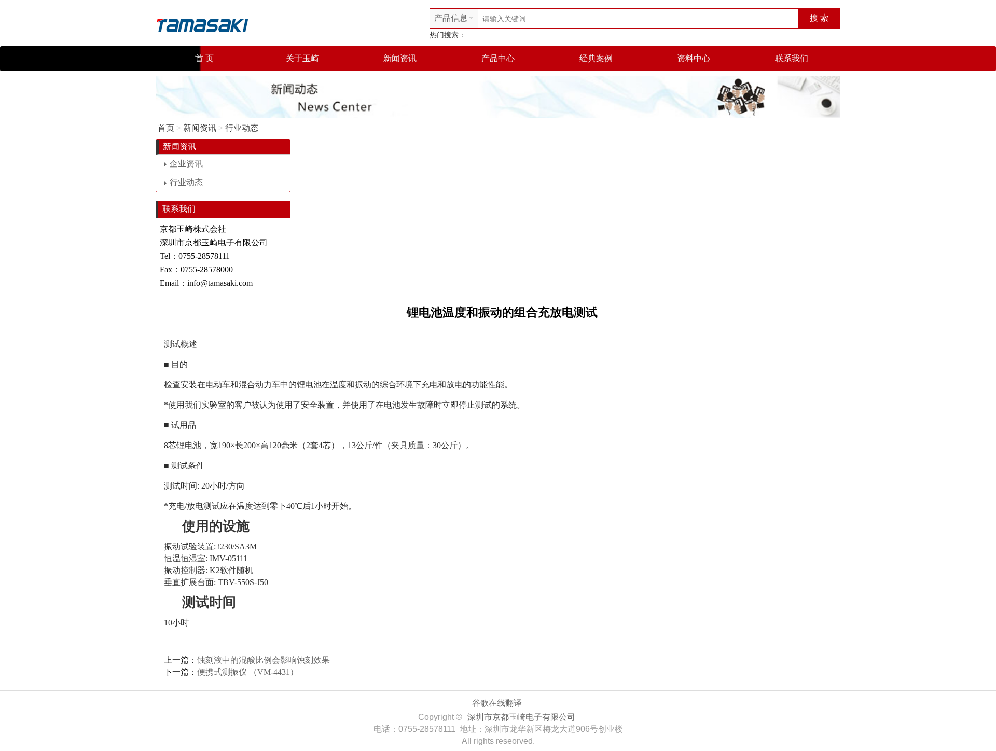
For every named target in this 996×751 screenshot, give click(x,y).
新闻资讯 (400, 58)
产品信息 (450, 17)
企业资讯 (186, 163)
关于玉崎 (302, 58)
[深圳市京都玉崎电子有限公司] (202, 24)
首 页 (204, 58)
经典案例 (596, 58)
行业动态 (241, 127)
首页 (166, 127)
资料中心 (693, 58)
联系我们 (791, 58)
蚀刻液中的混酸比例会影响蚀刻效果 (263, 660)
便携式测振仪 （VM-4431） (247, 671)
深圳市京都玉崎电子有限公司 (521, 717)
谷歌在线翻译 (497, 703)
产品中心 (498, 58)
